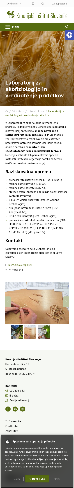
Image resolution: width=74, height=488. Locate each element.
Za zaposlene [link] (59, 3)
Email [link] (32, 3)
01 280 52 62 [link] (42, 3)
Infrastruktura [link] (36, 111)
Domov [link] (6, 111)
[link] (69, 35)
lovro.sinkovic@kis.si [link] (20, 265)
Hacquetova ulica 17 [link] (17, 364)
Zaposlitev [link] (11, 431)
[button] (66, 301)
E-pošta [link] (14, 395)
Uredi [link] (57, 478)
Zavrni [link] (17, 478)
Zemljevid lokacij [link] (19, 400)
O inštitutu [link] (12, 3)
